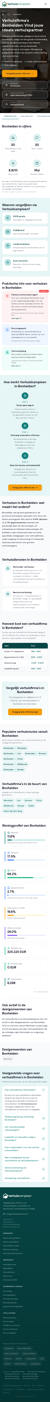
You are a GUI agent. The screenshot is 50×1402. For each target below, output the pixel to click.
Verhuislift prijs (9, 1272)
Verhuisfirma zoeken (11, 1246)
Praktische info (10, 116)
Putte (39, 800)
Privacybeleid (8, 1389)
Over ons (27, 1386)
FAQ (33, 1386)
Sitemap (6, 1393)
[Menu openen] (45, 4)
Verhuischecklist (9, 1318)
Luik (41, 1359)
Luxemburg (35, 1364)
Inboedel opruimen (10, 1299)
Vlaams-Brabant (29, 1354)
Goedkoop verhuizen (11, 1325)
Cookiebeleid (20, 1389)
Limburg (8, 1359)
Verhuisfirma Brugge (29, 1374)
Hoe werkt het (27, 116)
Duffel (31, 806)
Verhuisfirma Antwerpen (36, 1372)
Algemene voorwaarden (35, 1389)
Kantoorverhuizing (10, 1249)
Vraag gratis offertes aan (23, 487)
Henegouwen (31, 1359)
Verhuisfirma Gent (17, 1372)
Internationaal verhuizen (13, 1253)
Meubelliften (8, 1268)
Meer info (15, 366)
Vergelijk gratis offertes (18, 73)
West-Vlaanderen (11, 1354)
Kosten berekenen (10, 1329)
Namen (7, 1364)
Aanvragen (15, 318)
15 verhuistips (8, 1321)
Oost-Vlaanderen (24, 1348)
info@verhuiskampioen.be (17, 1214)
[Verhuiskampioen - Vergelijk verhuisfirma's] (16, 4)
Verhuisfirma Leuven (12, 1376)
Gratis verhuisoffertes (12, 1238)
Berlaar (21, 806)
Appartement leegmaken (13, 1306)
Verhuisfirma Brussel (12, 1374)
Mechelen (8, 800)
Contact (40, 1386)
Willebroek (8, 806)
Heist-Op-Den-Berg (13, 811)
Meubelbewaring (9, 1303)
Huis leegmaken (9, 1295)
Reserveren (7, 1276)
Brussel (18, 1359)
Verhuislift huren (9, 1264)
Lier (19, 800)
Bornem (28, 800)
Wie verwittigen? (9, 1333)
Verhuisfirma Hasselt (12, 1379)
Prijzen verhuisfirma (11, 1242)
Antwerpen (9, 1348)
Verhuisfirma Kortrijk (29, 1379)
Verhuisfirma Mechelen (30, 1376)
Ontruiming (7, 1291)
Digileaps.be (30, 1396)
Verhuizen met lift (10, 1280)
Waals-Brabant (20, 1364)
